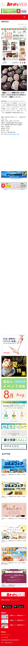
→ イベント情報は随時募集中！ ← (14, 178)
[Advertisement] (14, 269)
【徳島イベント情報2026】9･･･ (17, 620)
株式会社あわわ (5, 634)
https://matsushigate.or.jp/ (11, 134)
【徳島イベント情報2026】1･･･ (17, 615)
